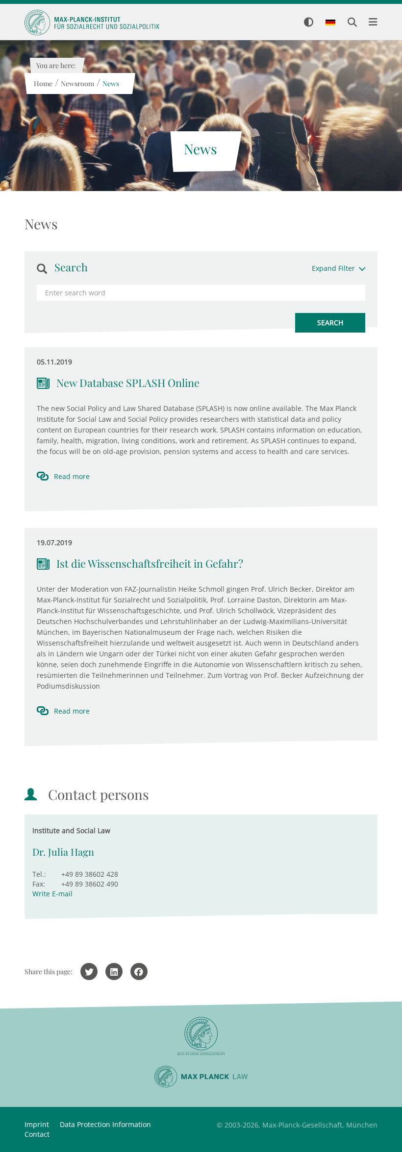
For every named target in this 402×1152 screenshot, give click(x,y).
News (110, 83)
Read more (72, 476)
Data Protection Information (105, 1124)
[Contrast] (308, 22)
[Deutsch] (330, 23)
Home (42, 83)
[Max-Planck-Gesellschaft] (201, 1036)
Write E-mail (52, 893)
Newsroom (77, 83)
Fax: (38, 883)
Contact (37, 1134)
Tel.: (39, 874)
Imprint (37, 1124)
